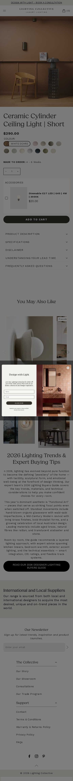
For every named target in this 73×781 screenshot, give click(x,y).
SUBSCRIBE (19, 403)
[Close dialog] (68, 368)
